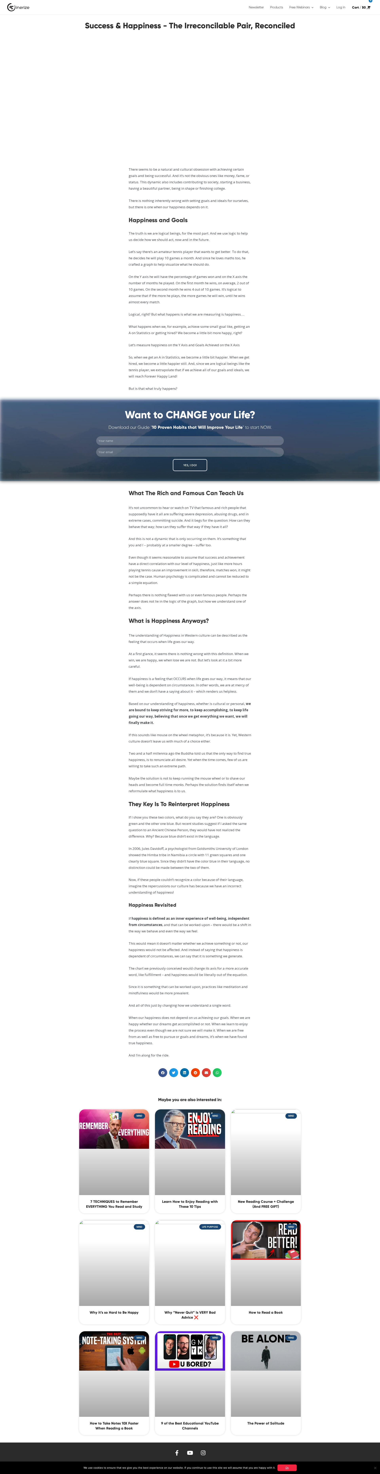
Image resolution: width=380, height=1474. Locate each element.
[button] (162, 1072)
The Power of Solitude (265, 1423)
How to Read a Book (266, 1312)
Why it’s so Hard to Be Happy (114, 1312)
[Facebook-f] (177, 1452)
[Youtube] (190, 1452)
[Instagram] (203, 1452)
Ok (287, 1467)
